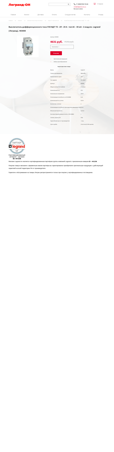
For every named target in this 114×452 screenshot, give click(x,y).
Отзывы (100, 15)
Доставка (41, 15)
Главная (13, 15)
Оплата (54, 15)
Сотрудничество (70, 15)
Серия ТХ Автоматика (53, 20)
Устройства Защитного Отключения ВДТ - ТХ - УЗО (76, 20)
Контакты (87, 15)
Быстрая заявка (78, 9)
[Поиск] (68, 4)
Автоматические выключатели (35, 20)
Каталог (26, 15)
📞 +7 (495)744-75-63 (81, 4)
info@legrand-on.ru (80, 6)
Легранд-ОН (19, 5)
